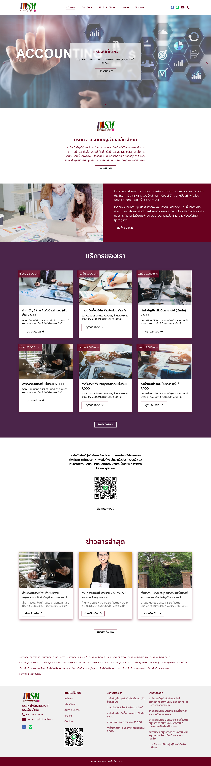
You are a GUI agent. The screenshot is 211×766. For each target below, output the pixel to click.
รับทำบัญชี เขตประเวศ (110, 668)
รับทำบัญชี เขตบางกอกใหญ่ (146, 663)
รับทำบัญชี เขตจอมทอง (30, 674)
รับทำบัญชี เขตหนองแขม (58, 668)
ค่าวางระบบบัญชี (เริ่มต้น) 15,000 (124, 722)
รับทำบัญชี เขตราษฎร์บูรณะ (85, 668)
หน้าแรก (70, 7)
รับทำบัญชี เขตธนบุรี (121, 663)
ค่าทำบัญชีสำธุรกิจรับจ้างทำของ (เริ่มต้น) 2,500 (126, 700)
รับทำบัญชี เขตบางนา (29, 663)
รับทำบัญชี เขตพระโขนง (98, 663)
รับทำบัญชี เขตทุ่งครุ (51, 663)
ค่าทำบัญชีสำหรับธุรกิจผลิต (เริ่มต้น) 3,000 (126, 730)
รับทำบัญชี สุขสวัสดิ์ (117, 657)
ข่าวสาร (125, 7)
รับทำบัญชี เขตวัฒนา (138, 657)
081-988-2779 (34, 714)
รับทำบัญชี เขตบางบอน (74, 663)
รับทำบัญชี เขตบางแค (160, 657)
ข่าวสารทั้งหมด (105, 632)
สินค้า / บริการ (107, 7)
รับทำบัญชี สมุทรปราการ (53, 657)
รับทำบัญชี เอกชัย (97, 657)
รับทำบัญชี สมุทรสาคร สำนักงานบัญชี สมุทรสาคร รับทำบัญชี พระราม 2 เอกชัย (168, 735)
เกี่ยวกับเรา (87, 7)
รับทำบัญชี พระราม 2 (77, 657)
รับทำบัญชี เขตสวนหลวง (158, 668)
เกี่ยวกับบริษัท (105, 168)
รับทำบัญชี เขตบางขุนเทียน (32, 668)
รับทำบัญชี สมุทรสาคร (29, 657)
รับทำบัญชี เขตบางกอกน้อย (174, 663)
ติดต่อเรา (140, 7)
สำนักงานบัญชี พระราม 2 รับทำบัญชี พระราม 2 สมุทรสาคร (168, 713)
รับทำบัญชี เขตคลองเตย (133, 668)
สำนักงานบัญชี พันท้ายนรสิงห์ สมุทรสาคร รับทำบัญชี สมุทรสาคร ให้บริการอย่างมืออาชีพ (168, 702)
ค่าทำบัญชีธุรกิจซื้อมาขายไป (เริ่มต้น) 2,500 (126, 715)
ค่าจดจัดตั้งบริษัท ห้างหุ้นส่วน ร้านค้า (125, 707)
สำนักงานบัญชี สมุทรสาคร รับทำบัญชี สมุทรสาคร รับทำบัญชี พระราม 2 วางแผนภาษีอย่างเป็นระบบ (168, 723)
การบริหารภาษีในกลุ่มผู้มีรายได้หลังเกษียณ (167, 746)
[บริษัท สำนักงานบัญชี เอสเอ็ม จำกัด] (28, 7)
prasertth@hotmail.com (39, 719)
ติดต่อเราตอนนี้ (105, 508)
